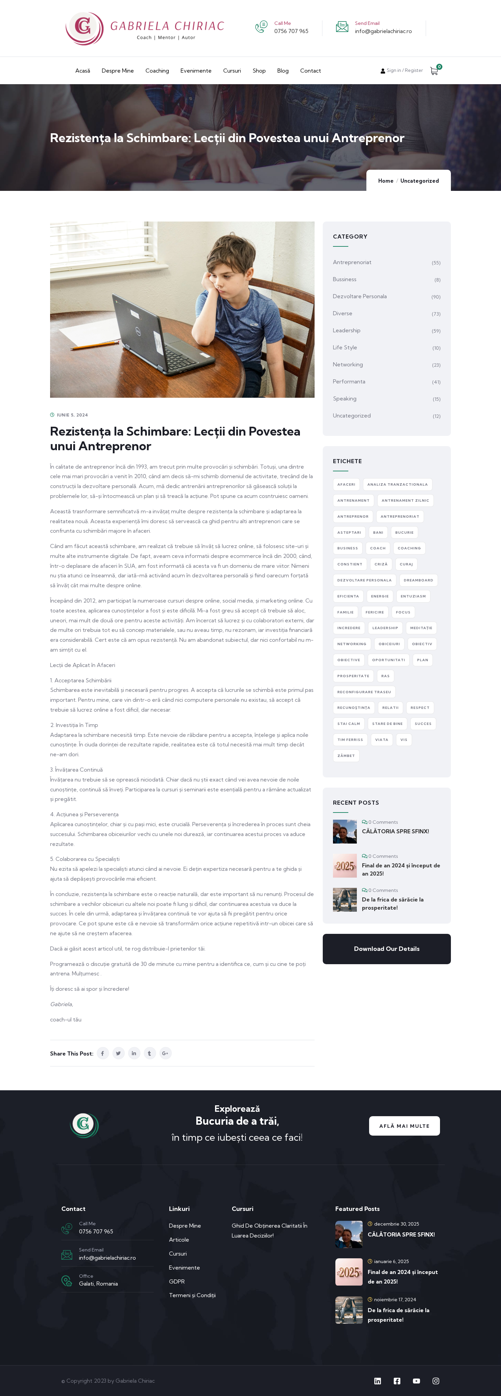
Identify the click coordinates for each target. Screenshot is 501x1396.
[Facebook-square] (397, 1381)
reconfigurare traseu (364, 692)
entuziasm (413, 596)
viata (382, 740)
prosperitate (353, 676)
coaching (409, 548)
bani (378, 532)
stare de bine (387, 724)
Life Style (345, 347)
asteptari (349, 532)
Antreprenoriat (352, 262)
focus (403, 612)
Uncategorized (419, 181)
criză (381, 564)
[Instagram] (436, 1381)
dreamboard (419, 580)
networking (352, 644)
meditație (421, 628)
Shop (259, 70)
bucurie (404, 532)
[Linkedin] (377, 1381)
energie (380, 596)
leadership (385, 628)
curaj (406, 564)
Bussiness (344, 279)
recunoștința (353, 707)
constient (350, 564)
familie (345, 612)
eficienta (348, 596)
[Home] (84, 1126)
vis (404, 740)
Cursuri (232, 70)
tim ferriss (350, 740)
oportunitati (388, 660)
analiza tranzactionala (397, 484)
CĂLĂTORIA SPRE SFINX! (395, 831)
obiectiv (422, 644)
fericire (375, 612)
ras (385, 676)
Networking (348, 364)
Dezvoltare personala (360, 296)
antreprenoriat (400, 516)
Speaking (344, 398)
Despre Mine (118, 70)
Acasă (82, 70)
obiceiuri (389, 644)
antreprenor (353, 516)
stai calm (348, 724)
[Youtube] (416, 1381)
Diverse (342, 313)
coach (378, 548)
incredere (349, 628)
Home (386, 181)
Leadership (347, 330)
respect (420, 707)
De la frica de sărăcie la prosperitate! (393, 903)
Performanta (349, 381)
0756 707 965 (291, 31)
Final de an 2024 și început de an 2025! (401, 869)
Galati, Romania (98, 1283)
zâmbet (346, 756)
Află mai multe (404, 1126)
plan (422, 660)
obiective (348, 660)
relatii (390, 707)
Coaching (157, 70)
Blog (283, 70)
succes (423, 724)
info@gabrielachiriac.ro (383, 31)
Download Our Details (387, 949)
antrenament (353, 500)
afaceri (346, 484)
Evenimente (196, 70)
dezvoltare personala (364, 580)
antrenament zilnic (405, 500)
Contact (310, 70)
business (347, 548)
